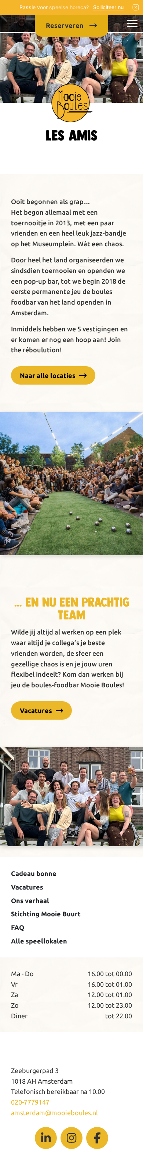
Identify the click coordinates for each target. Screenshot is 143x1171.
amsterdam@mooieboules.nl (54, 1112)
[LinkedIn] (46, 1138)
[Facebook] (97, 1138)
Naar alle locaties (48, 375)
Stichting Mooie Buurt (46, 913)
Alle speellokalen (39, 941)
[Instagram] (71, 1138)
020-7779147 (30, 1102)
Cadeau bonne (33, 873)
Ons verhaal (30, 900)
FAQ (17, 927)
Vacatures (36, 710)
